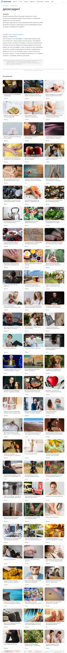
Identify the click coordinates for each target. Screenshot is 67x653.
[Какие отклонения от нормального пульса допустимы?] (12, 301)
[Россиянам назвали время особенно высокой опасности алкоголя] (33, 280)
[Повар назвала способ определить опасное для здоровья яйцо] (33, 111)
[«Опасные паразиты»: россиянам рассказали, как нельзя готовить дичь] (54, 238)
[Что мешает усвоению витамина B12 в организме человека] (54, 196)
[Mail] (2, 1)
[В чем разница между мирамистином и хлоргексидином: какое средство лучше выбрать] (54, 407)
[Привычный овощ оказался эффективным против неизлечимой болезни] (33, 217)
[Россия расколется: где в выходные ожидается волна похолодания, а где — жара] (33, 470)
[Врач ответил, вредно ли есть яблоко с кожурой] (33, 153)
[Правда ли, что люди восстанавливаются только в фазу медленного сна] (12, 449)
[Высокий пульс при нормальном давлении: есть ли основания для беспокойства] (12, 153)
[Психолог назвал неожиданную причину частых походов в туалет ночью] (12, 407)
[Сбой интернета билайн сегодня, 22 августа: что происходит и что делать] (12, 470)
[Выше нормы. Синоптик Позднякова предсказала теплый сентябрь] (33, 597)
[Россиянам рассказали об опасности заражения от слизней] (54, 534)
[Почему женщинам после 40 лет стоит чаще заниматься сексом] (33, 618)
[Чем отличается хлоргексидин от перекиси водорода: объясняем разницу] (33, 301)
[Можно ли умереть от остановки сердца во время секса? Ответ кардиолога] (54, 90)
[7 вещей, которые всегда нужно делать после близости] (54, 153)
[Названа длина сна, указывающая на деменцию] (12, 90)
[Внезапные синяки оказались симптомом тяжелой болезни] (12, 259)
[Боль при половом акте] (12, 555)
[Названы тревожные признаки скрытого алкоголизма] (54, 576)
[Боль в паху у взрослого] (12, 344)
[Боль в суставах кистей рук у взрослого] (33, 555)
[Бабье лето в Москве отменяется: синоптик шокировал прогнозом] (12, 492)
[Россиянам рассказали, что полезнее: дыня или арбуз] (54, 449)
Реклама (11, 652)
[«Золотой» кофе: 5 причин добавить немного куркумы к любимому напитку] (12, 576)
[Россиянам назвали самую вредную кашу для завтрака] (12, 238)
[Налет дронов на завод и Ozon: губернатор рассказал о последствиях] (33, 492)
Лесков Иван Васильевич (16, 34)
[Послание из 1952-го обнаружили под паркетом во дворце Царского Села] (33, 238)
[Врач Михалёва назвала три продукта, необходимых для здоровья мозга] (33, 196)
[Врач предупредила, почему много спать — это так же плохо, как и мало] (12, 428)
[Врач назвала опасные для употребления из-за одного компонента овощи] (54, 217)
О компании (6, 652)
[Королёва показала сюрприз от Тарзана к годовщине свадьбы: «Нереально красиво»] (12, 386)
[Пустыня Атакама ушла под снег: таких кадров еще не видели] (33, 428)
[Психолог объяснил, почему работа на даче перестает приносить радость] (54, 280)
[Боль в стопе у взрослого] (54, 513)
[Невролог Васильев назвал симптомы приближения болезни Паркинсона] (33, 534)
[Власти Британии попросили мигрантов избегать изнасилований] (33, 365)
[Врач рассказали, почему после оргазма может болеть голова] (12, 174)
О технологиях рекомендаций (56, 652)
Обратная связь (47, 652)
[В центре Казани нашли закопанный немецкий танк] (54, 322)
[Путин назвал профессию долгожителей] (33, 132)
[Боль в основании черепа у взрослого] (12, 280)
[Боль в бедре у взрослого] (12, 640)
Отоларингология (14, 5)
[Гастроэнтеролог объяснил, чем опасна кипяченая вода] (12, 217)
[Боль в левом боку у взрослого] (33, 344)
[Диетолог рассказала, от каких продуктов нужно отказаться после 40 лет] (33, 386)
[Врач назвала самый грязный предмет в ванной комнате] (12, 513)
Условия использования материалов (35, 652)
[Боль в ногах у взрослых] (33, 449)
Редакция (25, 652)
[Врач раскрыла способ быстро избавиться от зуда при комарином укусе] (54, 597)
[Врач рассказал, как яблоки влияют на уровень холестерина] (33, 90)
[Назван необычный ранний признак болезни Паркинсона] (54, 259)
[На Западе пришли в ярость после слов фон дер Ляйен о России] (12, 365)
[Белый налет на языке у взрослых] (54, 492)
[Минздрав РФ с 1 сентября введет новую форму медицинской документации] (12, 534)
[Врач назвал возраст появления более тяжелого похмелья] (12, 322)
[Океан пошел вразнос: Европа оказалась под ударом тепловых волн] (12, 597)
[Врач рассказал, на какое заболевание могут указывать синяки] (54, 174)
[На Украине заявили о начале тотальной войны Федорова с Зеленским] (54, 301)
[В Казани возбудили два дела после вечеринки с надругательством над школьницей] (54, 344)
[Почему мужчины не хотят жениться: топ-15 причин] (54, 640)
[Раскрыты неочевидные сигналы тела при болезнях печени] (54, 111)
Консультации (6, 5)
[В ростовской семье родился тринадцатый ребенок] (54, 618)
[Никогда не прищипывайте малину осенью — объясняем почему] (33, 640)
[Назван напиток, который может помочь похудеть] (33, 322)
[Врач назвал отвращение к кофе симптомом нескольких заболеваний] (33, 576)
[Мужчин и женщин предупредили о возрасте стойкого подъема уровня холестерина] (33, 407)
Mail (2, 652)
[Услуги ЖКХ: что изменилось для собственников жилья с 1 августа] (12, 196)
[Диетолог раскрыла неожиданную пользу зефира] (12, 132)
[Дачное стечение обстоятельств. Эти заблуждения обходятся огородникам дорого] (54, 470)
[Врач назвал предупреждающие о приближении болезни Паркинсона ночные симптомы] (12, 618)
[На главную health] (7, 1)
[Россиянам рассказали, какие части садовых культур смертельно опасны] (33, 513)
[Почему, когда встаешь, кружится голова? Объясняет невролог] (54, 132)
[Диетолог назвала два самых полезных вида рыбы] (12, 111)
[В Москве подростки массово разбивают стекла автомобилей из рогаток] (33, 174)
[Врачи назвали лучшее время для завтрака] (33, 259)
